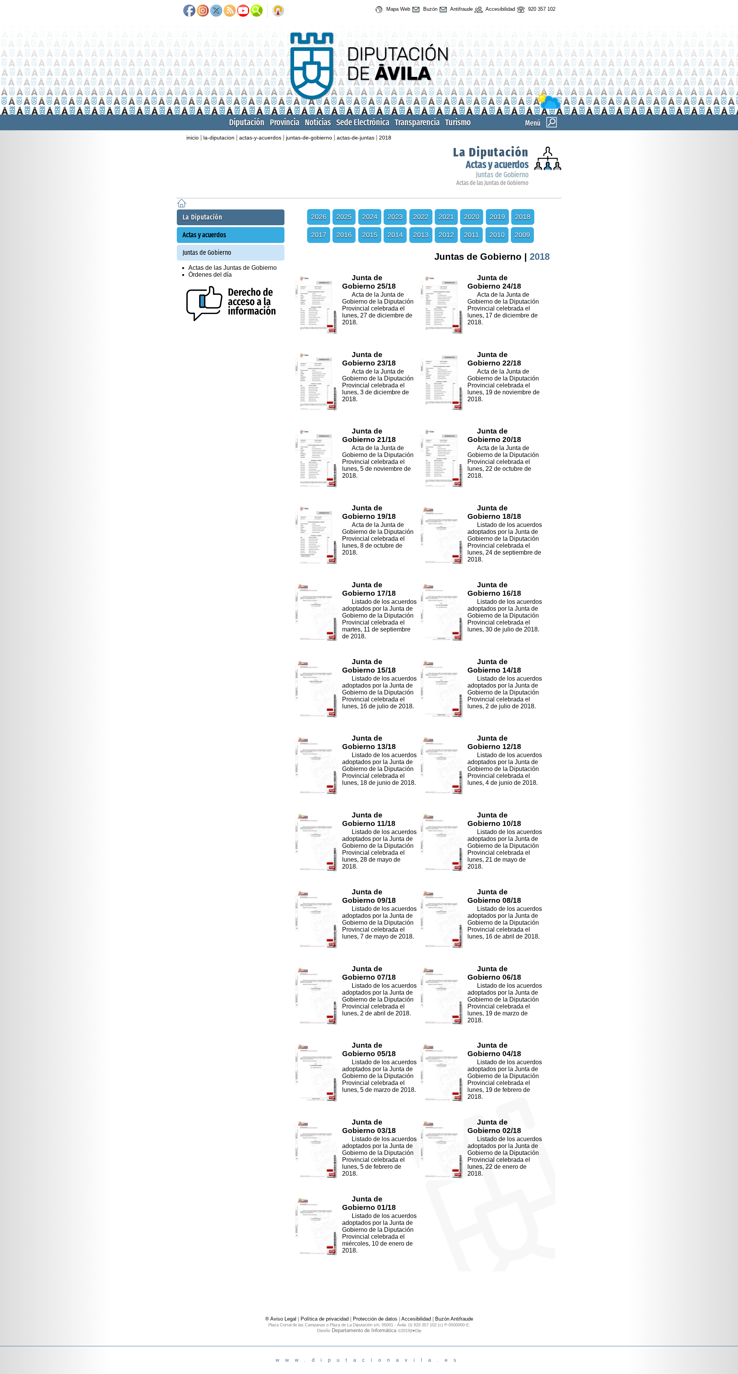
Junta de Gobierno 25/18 (369, 282)
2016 (344, 235)
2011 (471, 235)
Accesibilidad (499, 9)
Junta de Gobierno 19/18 (369, 512)
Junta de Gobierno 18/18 (494, 512)
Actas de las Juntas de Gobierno (492, 182)
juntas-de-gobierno (309, 138)
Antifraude (461, 9)
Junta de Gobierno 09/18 (369, 896)
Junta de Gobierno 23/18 (369, 359)
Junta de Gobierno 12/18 (494, 742)
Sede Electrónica (362, 122)
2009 (522, 235)
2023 (395, 217)
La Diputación (491, 152)
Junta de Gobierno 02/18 (494, 1126)
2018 (385, 138)
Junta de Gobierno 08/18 (494, 896)
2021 (446, 217)
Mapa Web (397, 9)
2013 (421, 235)
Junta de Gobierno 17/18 (369, 589)
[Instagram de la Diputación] (202, 11)
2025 (344, 217)
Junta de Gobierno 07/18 (369, 973)
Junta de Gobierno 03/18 (369, 1126)
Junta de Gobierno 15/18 (369, 666)
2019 (497, 217)
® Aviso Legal (281, 1319)
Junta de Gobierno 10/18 (494, 819)
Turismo (458, 122)
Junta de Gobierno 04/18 (494, 1049)
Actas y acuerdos (497, 165)
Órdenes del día (210, 274)
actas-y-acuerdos (260, 138)
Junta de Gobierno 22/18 (494, 359)
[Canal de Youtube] (243, 11)
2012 (446, 235)
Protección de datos (375, 1319)
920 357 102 (541, 9)
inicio (192, 138)
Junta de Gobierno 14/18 (494, 666)
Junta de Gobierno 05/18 (369, 1049)
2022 (421, 217)
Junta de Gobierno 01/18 (369, 1203)
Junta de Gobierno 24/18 (494, 282)
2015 (369, 235)
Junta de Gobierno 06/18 (494, 973)
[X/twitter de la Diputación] (216, 11)
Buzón (429, 9)
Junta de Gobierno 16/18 (494, 589)
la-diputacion (218, 138)
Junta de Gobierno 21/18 (369, 435)
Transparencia (417, 122)
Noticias (318, 122)
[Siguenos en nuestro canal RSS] (229, 11)
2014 (395, 235)
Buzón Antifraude (454, 1319)
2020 (471, 217)
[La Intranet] (278, 11)
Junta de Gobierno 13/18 (369, 742)
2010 (497, 235)
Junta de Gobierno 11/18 (369, 819)
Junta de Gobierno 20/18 (494, 435)
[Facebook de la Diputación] (189, 11)
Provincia (284, 122)
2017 (318, 235)
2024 (369, 217)
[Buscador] (256, 11)
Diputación (246, 122)
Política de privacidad (325, 1319)
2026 (318, 217)
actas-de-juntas (355, 138)
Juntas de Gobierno (502, 174)
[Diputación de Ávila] (369, 107)
